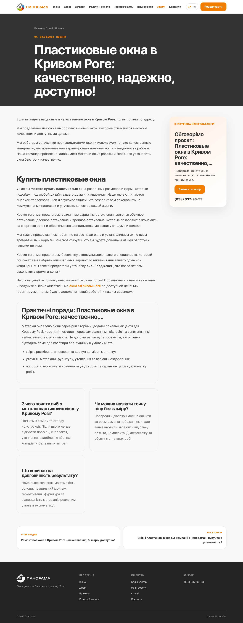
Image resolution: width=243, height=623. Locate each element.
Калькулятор (139, 581)
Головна (39, 28)
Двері (67, 6)
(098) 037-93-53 (188, 199)
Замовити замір (189, 189)
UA (189, 6)
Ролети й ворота (99, 6)
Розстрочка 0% (123, 6)
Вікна (56, 6)
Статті (161, 6)
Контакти (175, 6)
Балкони (80, 6)
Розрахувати (213, 6)
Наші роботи (145, 6)
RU (195, 6)
